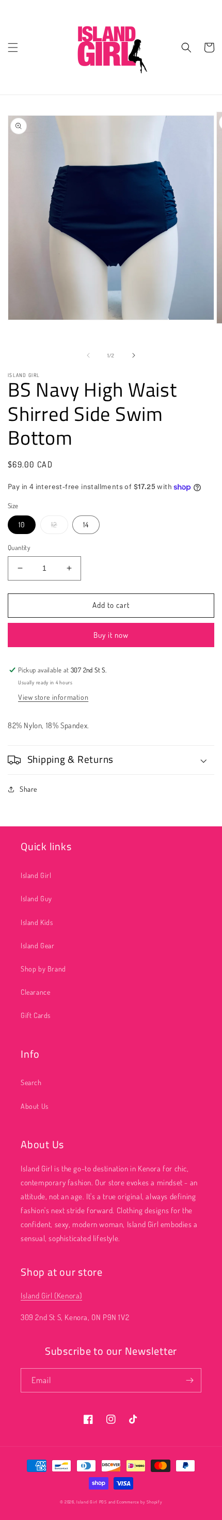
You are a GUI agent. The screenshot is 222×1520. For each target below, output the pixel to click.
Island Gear (38, 945)
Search (31, 1082)
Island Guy (36, 898)
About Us (35, 1106)
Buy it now (111, 635)
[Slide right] (133, 355)
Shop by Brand (43, 968)
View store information (53, 697)
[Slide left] (88, 355)
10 (22, 524)
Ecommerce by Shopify (139, 1502)
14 (86, 524)
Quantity (19, 547)
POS (103, 1502)
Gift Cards (36, 1015)
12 (54, 524)
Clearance (35, 992)
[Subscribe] (189, 1380)
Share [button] (28, 789)
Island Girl (36, 875)
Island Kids (37, 922)
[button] (13, 47)
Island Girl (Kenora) (51, 1295)
